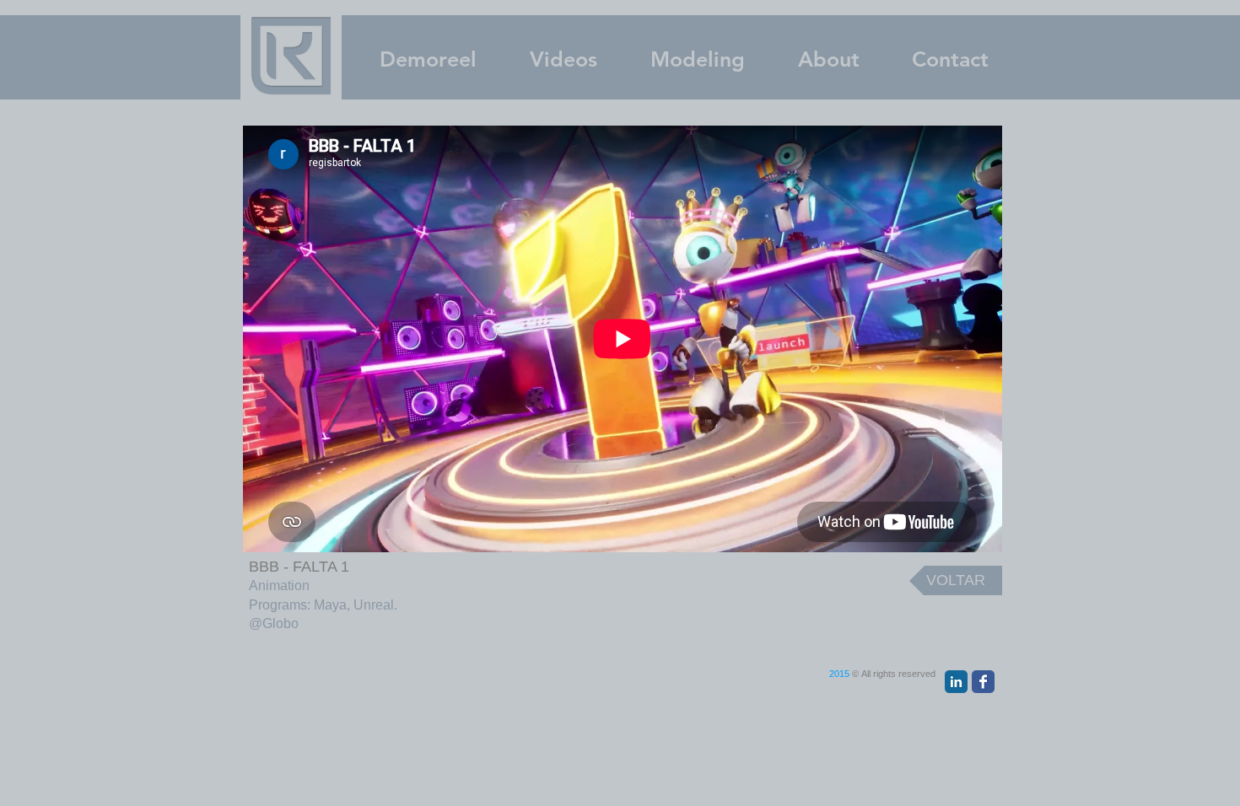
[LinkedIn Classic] (956, 681)
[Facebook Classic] (983, 681)
